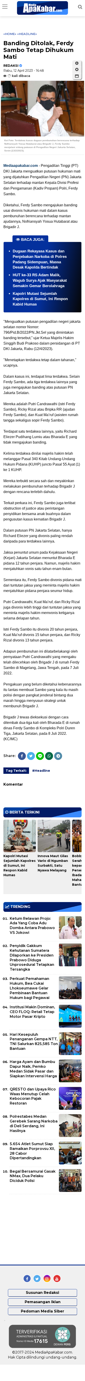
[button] (77, 76)
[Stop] (77, 70)
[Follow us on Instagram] (47, 1278)
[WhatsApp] (49, 756)
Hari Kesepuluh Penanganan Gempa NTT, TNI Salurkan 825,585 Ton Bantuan (34, 1041)
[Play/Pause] (77, 63)
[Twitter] (31, 756)
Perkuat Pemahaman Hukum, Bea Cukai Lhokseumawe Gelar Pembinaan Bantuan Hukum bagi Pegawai (29, 988)
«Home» (9, 34)
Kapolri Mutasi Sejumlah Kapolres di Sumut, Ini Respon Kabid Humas (40, 299)
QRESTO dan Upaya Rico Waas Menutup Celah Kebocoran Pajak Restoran (33, 1096)
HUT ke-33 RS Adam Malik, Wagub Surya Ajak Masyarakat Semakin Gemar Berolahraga (40, 280)
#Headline (41, 771)
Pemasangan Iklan (43, 1302)
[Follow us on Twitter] (37, 1278)
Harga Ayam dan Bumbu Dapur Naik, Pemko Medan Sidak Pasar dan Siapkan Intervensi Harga (33, 1069)
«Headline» (27, 34)
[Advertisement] (37, 1229)
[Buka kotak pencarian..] (80, 7)
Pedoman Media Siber (42, 1311)
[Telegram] (58, 756)
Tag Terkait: (16, 771)
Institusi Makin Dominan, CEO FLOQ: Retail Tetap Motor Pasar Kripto (32, 1012)
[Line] (40, 756)
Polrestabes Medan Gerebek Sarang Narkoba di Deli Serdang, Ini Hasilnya (34, 1123)
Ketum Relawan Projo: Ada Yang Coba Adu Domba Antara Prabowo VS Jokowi (32, 925)
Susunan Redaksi (42, 1292)
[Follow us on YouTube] (57, 1278)
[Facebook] (22, 756)
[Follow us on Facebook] (27, 1278)
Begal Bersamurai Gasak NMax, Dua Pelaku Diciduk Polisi (33, 1176)
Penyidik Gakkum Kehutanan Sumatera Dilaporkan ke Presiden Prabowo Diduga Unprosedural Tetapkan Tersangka (32, 958)
